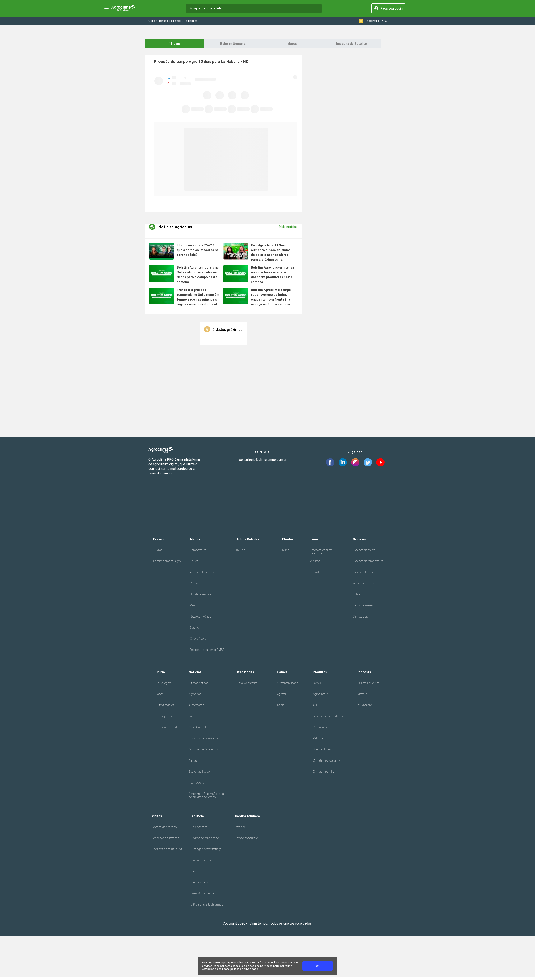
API (315, 705)
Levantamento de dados (328, 716)
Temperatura (198, 550)
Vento (193, 605)
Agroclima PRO (322, 694)
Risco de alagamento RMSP (207, 649)
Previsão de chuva (364, 550)
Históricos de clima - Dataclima (321, 551)
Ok (318, 965)
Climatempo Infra (324, 771)
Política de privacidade (205, 838)
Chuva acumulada (166, 727)
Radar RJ (161, 694)
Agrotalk (282, 694)
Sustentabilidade (199, 771)
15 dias (174, 44)
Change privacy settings (206, 849)
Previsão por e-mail (203, 893)
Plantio (287, 539)
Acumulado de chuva (203, 572)
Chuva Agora (198, 638)
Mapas (292, 44)
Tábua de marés (363, 605)
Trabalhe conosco (202, 860)
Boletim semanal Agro (167, 561)
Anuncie (197, 816)
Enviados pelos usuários (204, 738)
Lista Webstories (247, 683)
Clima (313, 539)
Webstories (245, 672)
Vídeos (157, 816)
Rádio (280, 705)
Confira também (247, 816)
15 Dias (240, 550)
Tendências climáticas (165, 838)
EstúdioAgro (364, 705)
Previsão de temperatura (368, 561)
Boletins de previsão (164, 827)
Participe (240, 827)
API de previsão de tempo (207, 904)
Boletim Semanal (233, 44)
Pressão (195, 583)
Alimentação (196, 705)
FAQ (194, 871)
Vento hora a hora (363, 583)
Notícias (195, 672)
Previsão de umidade (366, 572)
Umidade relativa (200, 594)
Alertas (193, 760)
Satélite (194, 627)
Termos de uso (200, 882)
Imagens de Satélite (351, 44)
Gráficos (359, 539)
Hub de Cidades (247, 539)
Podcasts (315, 572)
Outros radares (164, 705)
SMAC (317, 683)
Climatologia (360, 616)
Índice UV (358, 594)
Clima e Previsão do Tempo (164, 20)
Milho (285, 550)
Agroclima (195, 694)
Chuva (194, 561)
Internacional (197, 782)
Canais (282, 672)
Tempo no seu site (246, 838)
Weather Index (322, 749)
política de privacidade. (244, 969)
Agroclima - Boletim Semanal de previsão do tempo (206, 795)
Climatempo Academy (327, 760)
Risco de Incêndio (200, 616)
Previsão (159, 539)
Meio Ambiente (198, 727)
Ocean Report (321, 727)
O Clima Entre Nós (368, 683)
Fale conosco (199, 827)
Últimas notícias (198, 683)
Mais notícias (288, 227)
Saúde (193, 716)
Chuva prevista (164, 716)
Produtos (320, 672)
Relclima (314, 561)
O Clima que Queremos (203, 749)
